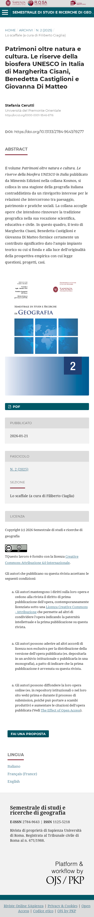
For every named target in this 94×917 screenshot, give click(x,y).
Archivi (26, 30)
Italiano (14, 766)
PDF (16, 407)
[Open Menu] (5, 12)
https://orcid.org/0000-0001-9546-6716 (29, 115)
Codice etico (43, 910)
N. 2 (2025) (44, 30)
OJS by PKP (66, 910)
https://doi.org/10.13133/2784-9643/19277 (49, 131)
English (14, 781)
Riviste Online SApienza (24, 905)
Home (10, 30)
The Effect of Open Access (60, 710)
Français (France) (22, 773)
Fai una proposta (28, 734)
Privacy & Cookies (62, 905)
